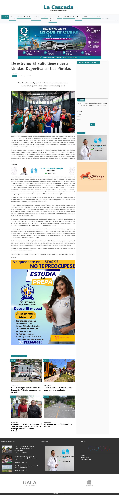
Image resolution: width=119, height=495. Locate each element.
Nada (79, 119)
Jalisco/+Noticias (68, 16)
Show (59, 16)
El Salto (14, 75)
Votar (92, 124)
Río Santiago (13, 17)
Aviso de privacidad (86, 459)
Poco (79, 116)
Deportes (45, 16)
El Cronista (78, 17)
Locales (5, 16)
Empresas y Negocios (23, 16)
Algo (79, 114)
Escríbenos (83, 455)
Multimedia (95, 16)
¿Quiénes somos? (85, 457)
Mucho (80, 111)
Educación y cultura (36, 17)
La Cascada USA (52, 18)
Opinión (86, 16)
